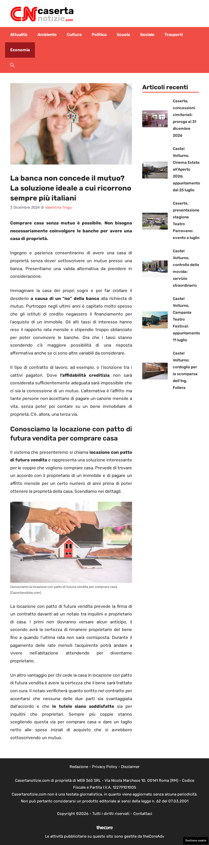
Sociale (147, 34)
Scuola (123, 34)
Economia (20, 49)
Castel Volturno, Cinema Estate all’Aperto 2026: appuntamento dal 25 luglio (186, 169)
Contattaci (142, 813)
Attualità (18, 34)
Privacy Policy (104, 766)
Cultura (74, 34)
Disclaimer (130, 766)
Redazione (79, 766)
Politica (99, 34)
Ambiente (47, 34)
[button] (12, 65)
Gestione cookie (195, 840)
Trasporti (173, 34)
